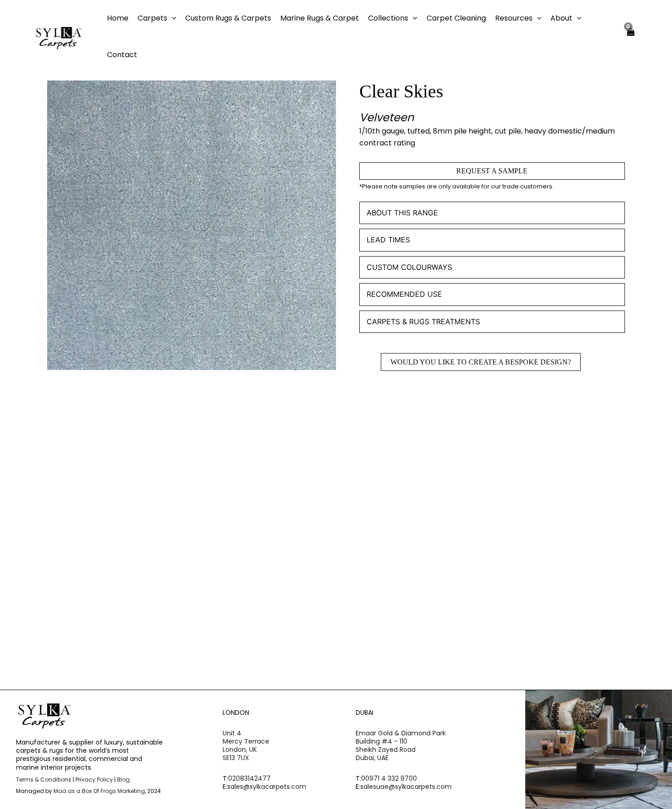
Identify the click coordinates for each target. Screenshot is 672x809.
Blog (123, 779)
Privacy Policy (94, 779)
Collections (388, 18)
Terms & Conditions (43, 779)
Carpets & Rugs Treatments (423, 321)
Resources (514, 18)
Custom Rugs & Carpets (228, 18)
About (561, 18)
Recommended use (404, 294)
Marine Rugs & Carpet (319, 18)
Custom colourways (409, 267)
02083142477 (249, 778)
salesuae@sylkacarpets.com (406, 786)
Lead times (388, 239)
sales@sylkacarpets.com (266, 786)
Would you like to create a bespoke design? (480, 362)
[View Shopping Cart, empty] (631, 36)
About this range (402, 212)
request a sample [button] (101, 579)
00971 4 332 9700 (389, 778)
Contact (122, 54)
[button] (171, 18)
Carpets (152, 18)
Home (117, 18)
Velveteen (386, 117)
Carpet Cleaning (456, 18)
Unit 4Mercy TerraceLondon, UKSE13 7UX (246, 746)
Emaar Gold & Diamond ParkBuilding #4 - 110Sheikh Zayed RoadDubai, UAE (401, 746)
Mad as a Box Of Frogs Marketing (99, 791)
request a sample (492, 171)
